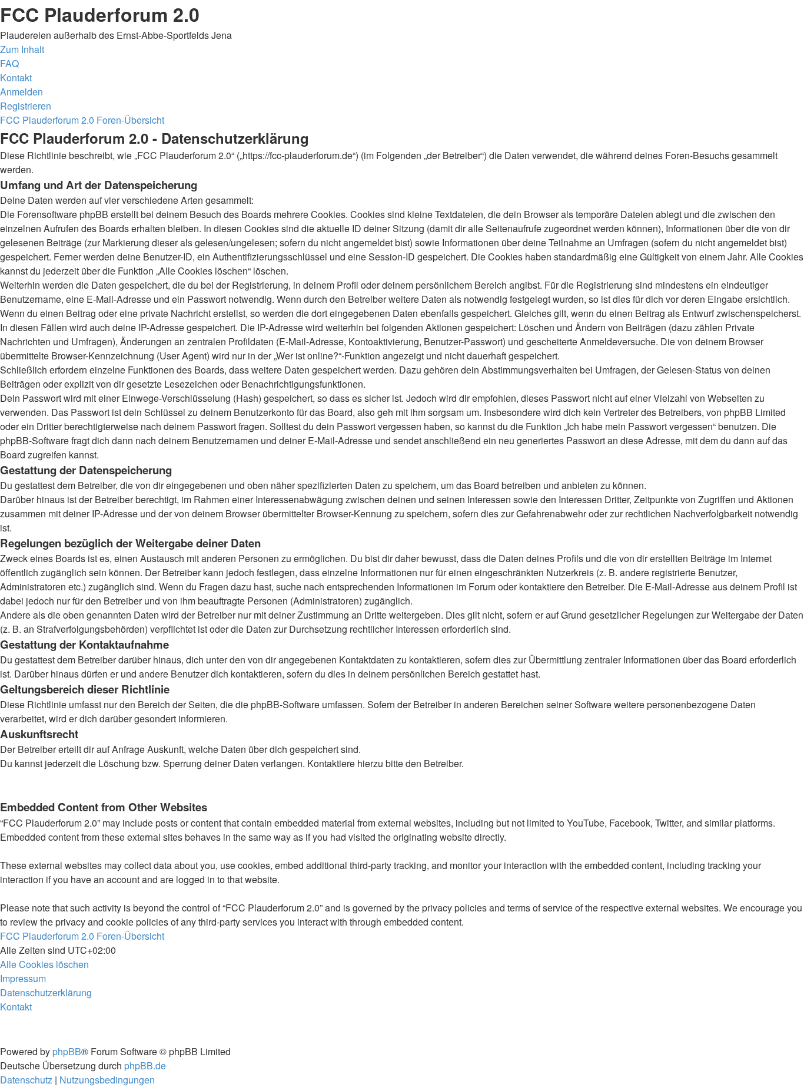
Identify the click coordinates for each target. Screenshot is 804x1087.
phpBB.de (145, 1065)
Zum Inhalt (22, 49)
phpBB (66, 1051)
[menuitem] (9, 63)
